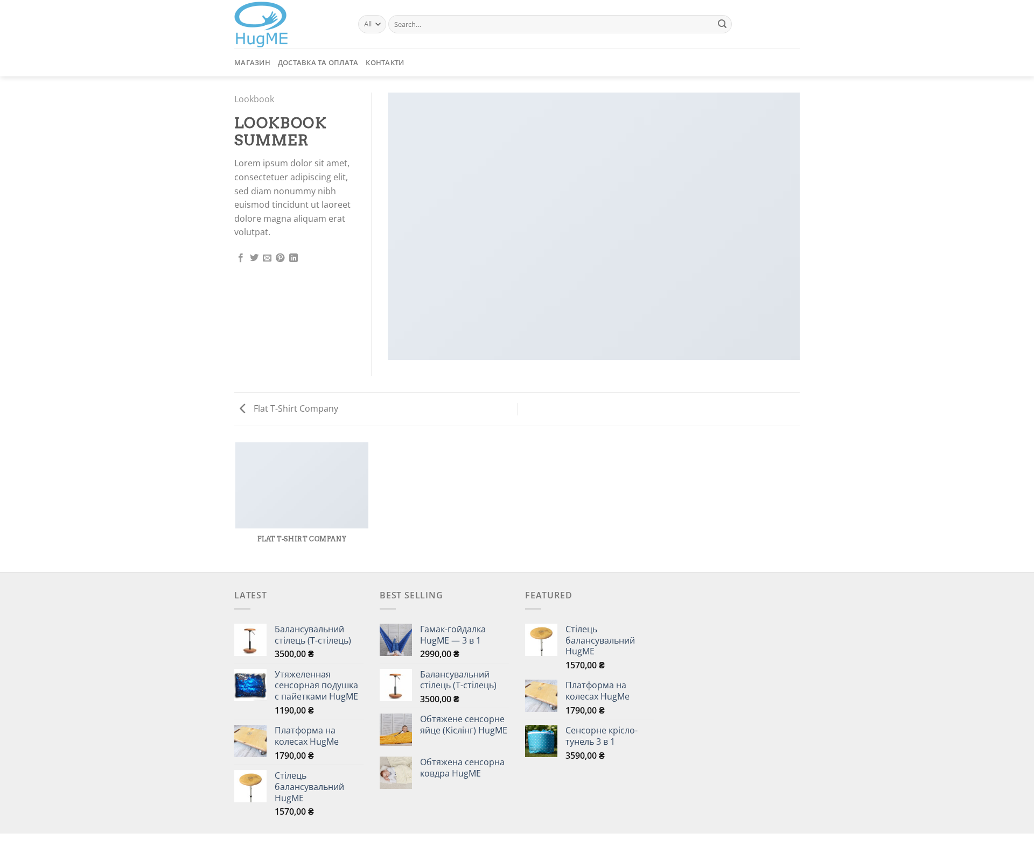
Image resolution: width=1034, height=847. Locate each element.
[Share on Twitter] (254, 258)
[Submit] (722, 24)
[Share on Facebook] (240, 258)
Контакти (385, 62)
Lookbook (254, 99)
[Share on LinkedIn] (293, 258)
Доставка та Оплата (318, 62)
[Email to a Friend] (267, 258)
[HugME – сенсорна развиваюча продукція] (288, 24)
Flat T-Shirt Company (294, 408)
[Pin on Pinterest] (280, 258)
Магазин (252, 62)
